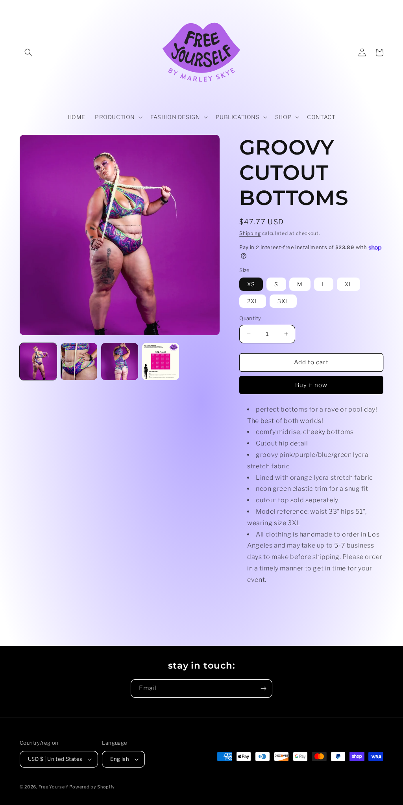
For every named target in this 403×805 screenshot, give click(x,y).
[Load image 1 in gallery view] (38, 361)
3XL (283, 301)
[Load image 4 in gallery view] (160, 361)
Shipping (250, 233)
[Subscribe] (263, 688)
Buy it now (311, 385)
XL (348, 284)
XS (251, 284)
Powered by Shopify (92, 787)
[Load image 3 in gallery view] (119, 361)
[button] (28, 52)
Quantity (250, 318)
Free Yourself (53, 787)
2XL (252, 301)
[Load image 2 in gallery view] (79, 361)
